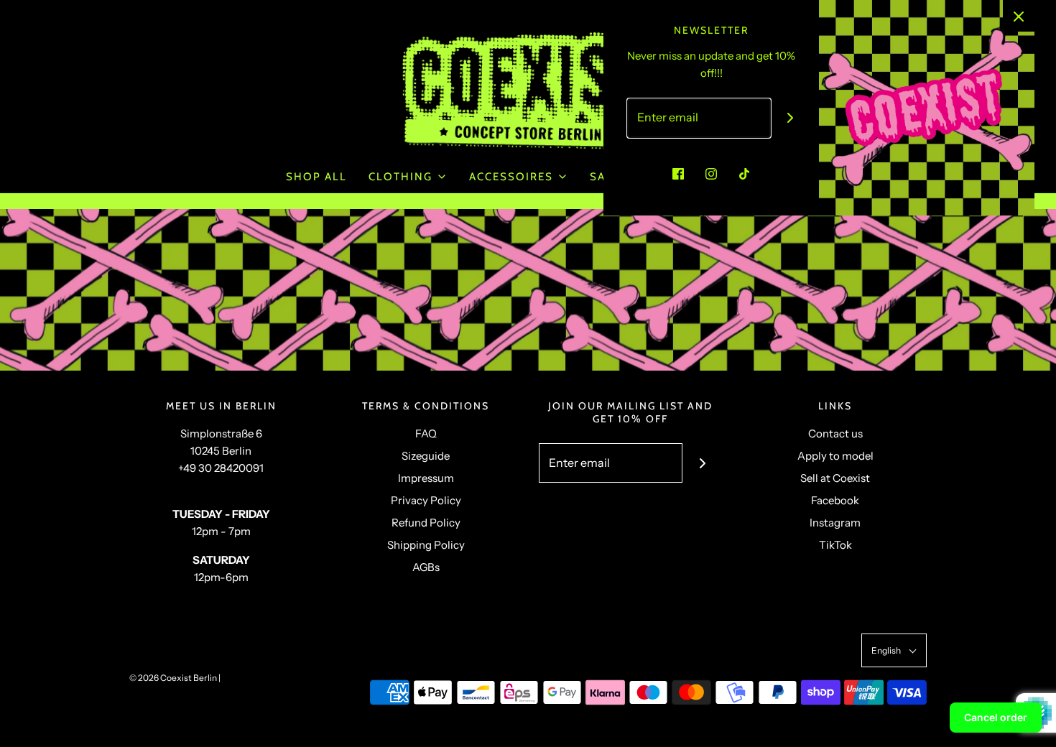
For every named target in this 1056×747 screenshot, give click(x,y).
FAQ (426, 433)
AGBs (426, 567)
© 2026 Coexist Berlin (173, 677)
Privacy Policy (426, 500)
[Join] (790, 118)
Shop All (316, 176)
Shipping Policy (426, 545)
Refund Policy (426, 522)
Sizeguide (426, 456)
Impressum (426, 478)
